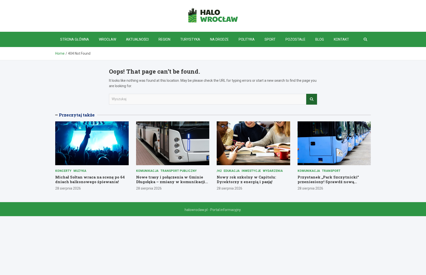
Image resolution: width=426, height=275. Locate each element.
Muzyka (79, 171)
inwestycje (251, 171)
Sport (270, 39)
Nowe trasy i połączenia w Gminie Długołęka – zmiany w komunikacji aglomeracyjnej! (170, 182)
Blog (319, 39)
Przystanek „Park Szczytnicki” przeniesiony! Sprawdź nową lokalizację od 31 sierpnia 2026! (328, 182)
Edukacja (232, 171)
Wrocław (107, 39)
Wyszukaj (311, 99)
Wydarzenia (273, 171)
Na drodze (219, 39)
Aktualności (137, 39)
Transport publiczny (178, 171)
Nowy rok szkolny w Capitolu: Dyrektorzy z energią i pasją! (246, 179)
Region (164, 39)
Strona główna (74, 39)
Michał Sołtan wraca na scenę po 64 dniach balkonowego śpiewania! (90, 179)
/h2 (219, 171)
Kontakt (341, 39)
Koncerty (63, 171)
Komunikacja (147, 171)
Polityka (247, 39)
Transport (331, 171)
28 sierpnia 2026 (68, 188)
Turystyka (190, 39)
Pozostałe (295, 39)
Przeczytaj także (77, 115)
